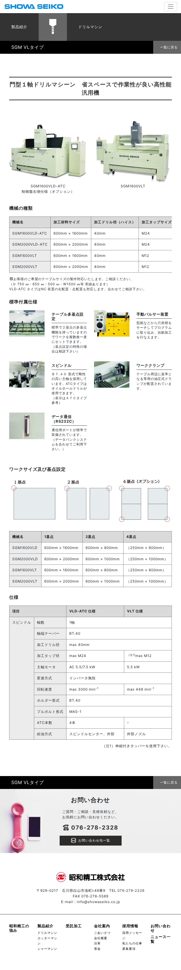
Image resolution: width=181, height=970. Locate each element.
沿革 (97, 943)
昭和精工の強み (19, 928)
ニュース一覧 (161, 938)
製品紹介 (45, 926)
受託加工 (74, 926)
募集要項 (129, 949)
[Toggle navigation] (170, 6)
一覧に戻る (169, 47)
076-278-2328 (94, 827)
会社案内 (102, 926)
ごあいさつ (102, 933)
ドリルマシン (47, 933)
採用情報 (130, 926)
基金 (97, 949)
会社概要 (100, 938)
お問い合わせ (161, 928)
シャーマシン (47, 949)
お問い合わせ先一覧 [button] (94, 840)
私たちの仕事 (132, 943)
